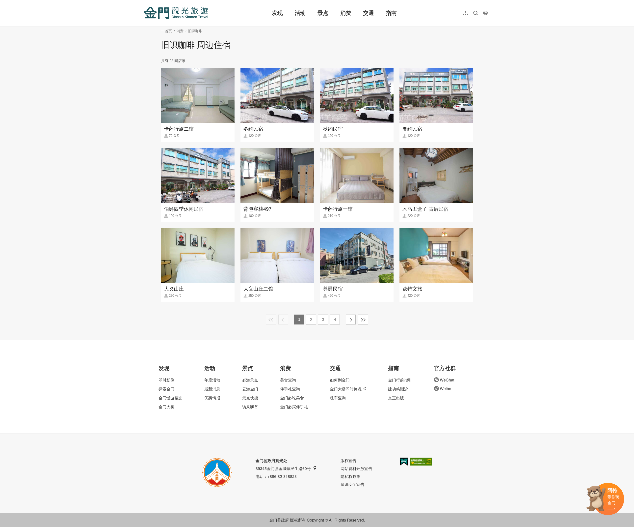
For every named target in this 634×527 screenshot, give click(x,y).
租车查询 (338, 398)
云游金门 (250, 389)
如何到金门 (340, 380)
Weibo (445, 388)
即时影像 (166, 380)
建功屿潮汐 (398, 389)
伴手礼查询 (290, 389)
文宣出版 (396, 398)
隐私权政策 (350, 476)
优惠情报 (212, 398)
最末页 (363, 319)
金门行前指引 (400, 380)
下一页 (351, 319)
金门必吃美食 (292, 398)
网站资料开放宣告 (356, 468)
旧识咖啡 (195, 31)
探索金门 (166, 389)
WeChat (447, 380)
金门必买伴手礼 (294, 407)
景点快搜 (250, 398)
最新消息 (212, 389)
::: (145, 3)
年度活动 (212, 380)
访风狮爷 (250, 407)
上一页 (283, 319)
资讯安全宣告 (352, 484)
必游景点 (250, 380)
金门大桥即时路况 (346, 389)
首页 (168, 31)
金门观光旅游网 (176, 13)
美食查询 (288, 380)
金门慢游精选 (170, 398)
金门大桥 (166, 407)
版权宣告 (348, 460)
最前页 (271, 319)
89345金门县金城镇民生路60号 (283, 468)
